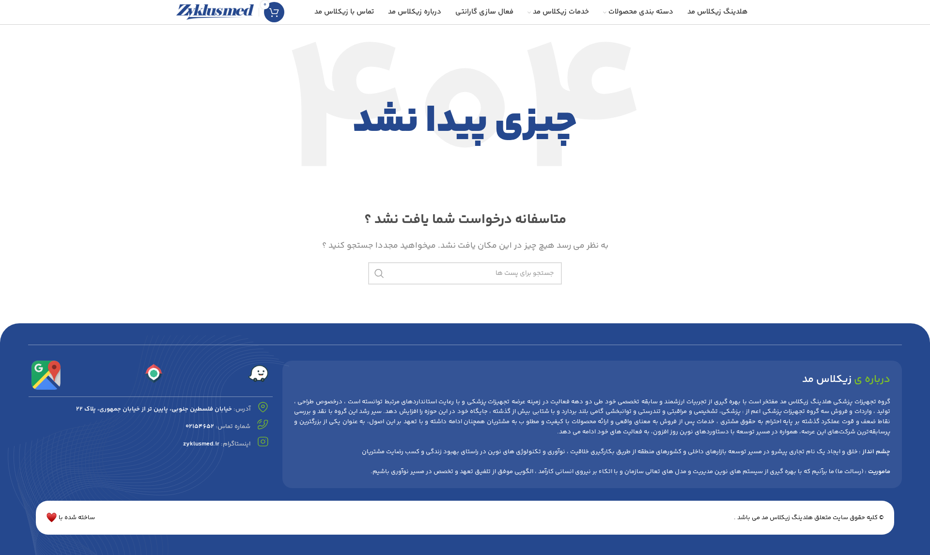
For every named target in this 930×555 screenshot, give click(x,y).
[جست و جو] (379, 273)
